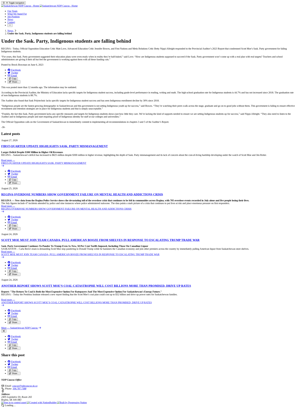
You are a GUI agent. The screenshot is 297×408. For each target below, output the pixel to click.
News (10, 30)
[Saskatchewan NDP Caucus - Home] (39, 5)
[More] (10, 25)
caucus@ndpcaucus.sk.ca (24, 386)
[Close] (3, 331)
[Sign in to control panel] (14, 402)
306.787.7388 (19, 388)
